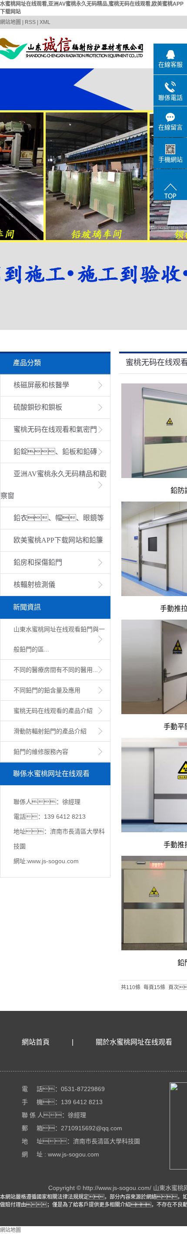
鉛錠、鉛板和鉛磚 (55, 451)
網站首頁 (36, 1042)
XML (45, 22)
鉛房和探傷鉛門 (37, 562)
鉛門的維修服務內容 (40, 751)
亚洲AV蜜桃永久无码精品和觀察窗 (53, 484)
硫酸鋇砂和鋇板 (37, 407)
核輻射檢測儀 (34, 584)
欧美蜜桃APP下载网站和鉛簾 (58, 540)
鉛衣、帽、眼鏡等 (58, 518)
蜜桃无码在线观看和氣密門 (55, 429)
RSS (30, 22)
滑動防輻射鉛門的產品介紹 (50, 731)
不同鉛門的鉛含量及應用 (46, 690)
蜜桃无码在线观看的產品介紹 (53, 710)
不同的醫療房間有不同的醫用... (55, 669)
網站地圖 (10, 22)
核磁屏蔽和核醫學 (41, 385)
